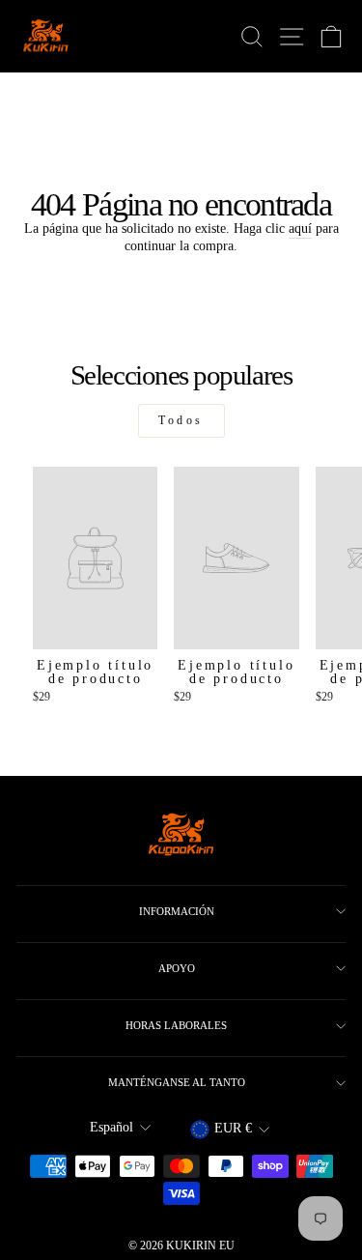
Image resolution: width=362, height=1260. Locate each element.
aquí (300, 228)
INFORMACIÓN (176, 911)
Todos (181, 420)
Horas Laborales (176, 1025)
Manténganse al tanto (176, 1082)
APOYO (176, 968)
